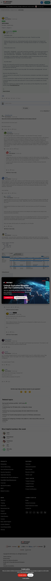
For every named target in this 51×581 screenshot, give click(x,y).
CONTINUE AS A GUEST (20, 297)
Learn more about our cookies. (27, 572)
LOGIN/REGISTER (9, 297)
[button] (25, 578)
